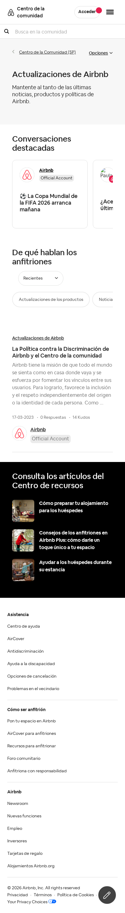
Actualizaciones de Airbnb (38, 338)
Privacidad (17, 895)
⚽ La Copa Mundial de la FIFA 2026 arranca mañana (48, 202)
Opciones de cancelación (31, 676)
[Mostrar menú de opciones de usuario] (110, 12)
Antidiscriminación (25, 651)
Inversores (17, 841)
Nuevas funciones (24, 816)
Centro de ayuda (23, 626)
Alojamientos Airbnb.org (31, 866)
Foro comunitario (23, 758)
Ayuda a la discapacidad (31, 664)
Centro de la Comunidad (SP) (47, 52)
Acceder (87, 12)
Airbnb (38, 429)
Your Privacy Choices (27, 902)
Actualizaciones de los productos (51, 300)
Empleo (14, 829)
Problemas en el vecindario (33, 689)
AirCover (15, 639)
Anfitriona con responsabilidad (37, 771)
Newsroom (17, 804)
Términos (43, 895)
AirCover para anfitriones (31, 733)
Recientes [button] (32, 278)
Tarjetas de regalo (24, 853)
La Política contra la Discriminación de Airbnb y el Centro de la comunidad (60, 352)
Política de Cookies (75, 895)
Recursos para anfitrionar (31, 746)
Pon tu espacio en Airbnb (31, 721)
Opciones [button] (98, 53)
